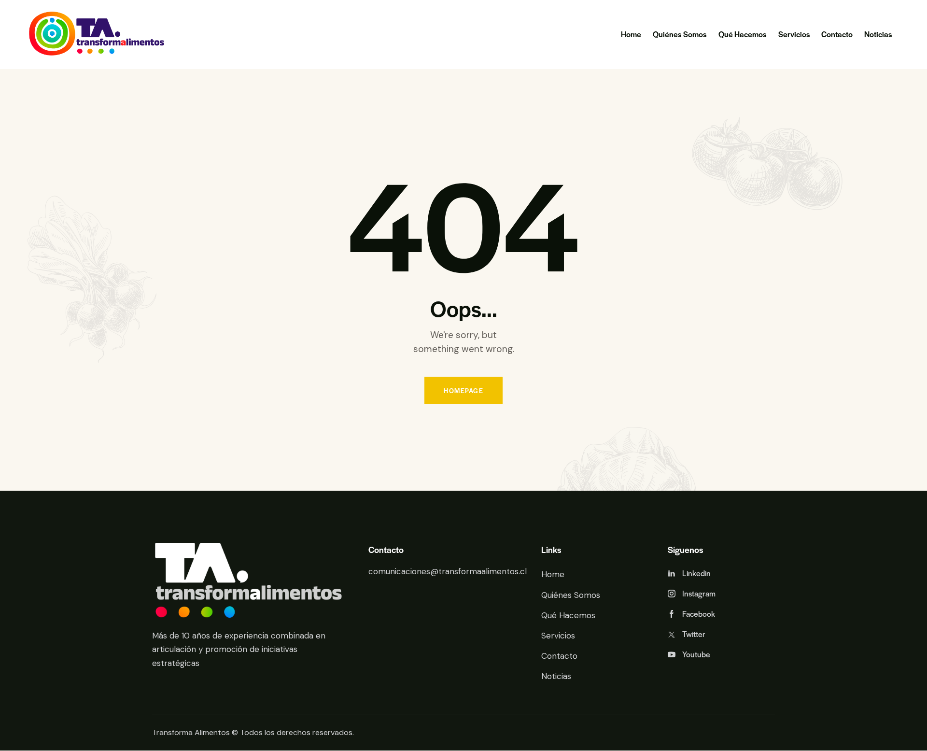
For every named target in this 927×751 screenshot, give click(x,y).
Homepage (463, 390)
